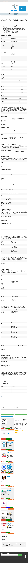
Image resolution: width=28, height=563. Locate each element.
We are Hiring (18, 559)
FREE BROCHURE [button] (22, 8)
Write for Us (15, 559)
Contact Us (23, 559)
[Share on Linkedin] (25, 557)
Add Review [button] (14, 10)
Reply (2, 540)
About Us (7, 559)
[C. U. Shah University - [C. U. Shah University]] (15, 7)
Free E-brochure (12, 450)
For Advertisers (11, 559)
